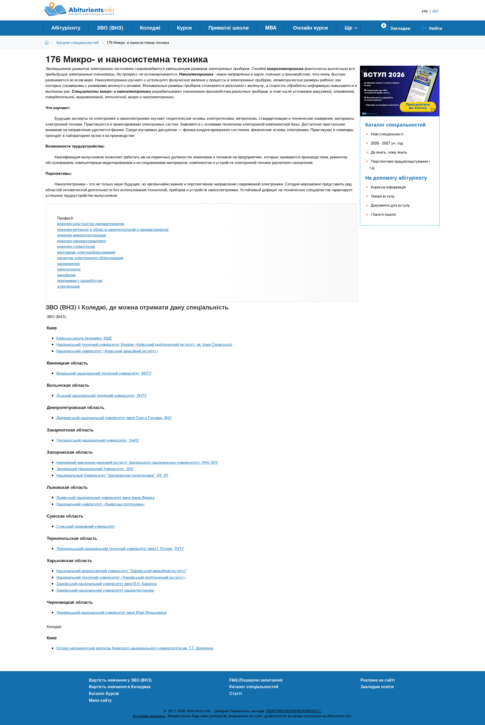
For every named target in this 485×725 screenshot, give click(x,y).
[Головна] (84, 9)
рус (436, 10)
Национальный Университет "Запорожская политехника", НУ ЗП (112, 475)
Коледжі (150, 27)
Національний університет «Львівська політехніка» (100, 503)
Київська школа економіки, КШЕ (84, 338)
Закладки (400, 28)
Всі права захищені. (149, 715)
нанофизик (66, 274)
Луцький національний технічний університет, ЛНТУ (101, 395)
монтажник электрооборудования (86, 252)
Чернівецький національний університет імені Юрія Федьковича (111, 612)
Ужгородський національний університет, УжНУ (97, 440)
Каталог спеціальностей (78, 42)
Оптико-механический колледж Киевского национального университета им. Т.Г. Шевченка (134, 647)
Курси (184, 27)
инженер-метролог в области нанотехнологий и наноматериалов (112, 229)
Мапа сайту (100, 700)
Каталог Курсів (104, 693)
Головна (47, 42)
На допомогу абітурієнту (396, 177)
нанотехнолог (69, 269)
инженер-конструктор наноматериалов (90, 223)
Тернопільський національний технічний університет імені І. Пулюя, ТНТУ (120, 548)
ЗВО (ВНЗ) (110, 27)
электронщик (68, 286)
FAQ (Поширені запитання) (256, 680)
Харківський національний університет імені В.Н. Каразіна (106, 583)
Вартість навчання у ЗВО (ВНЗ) (120, 680)
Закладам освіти (377, 686)
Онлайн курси (310, 27)
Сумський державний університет (85, 526)
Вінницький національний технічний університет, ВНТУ (104, 373)
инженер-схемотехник (76, 246)
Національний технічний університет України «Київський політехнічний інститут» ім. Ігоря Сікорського (144, 344)
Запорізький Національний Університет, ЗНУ (95, 468)
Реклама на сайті (377, 680)
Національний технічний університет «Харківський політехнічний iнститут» (121, 577)
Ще (348, 27)
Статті (235, 693)
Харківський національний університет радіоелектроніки (105, 590)
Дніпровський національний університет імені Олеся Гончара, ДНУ (114, 417)
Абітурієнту (65, 27)
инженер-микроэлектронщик (81, 234)
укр (425, 10)
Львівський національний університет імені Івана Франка (105, 497)
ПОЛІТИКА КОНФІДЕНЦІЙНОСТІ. (293, 710)
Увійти (435, 28)
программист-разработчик (79, 280)
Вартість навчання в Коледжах (120, 686)
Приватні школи (228, 27)
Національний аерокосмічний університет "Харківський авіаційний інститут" (121, 570)
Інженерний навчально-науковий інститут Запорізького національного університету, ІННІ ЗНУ (137, 462)
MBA (270, 27)
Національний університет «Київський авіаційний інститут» (107, 350)
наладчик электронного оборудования (90, 257)
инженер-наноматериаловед (81, 240)
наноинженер (68, 263)
